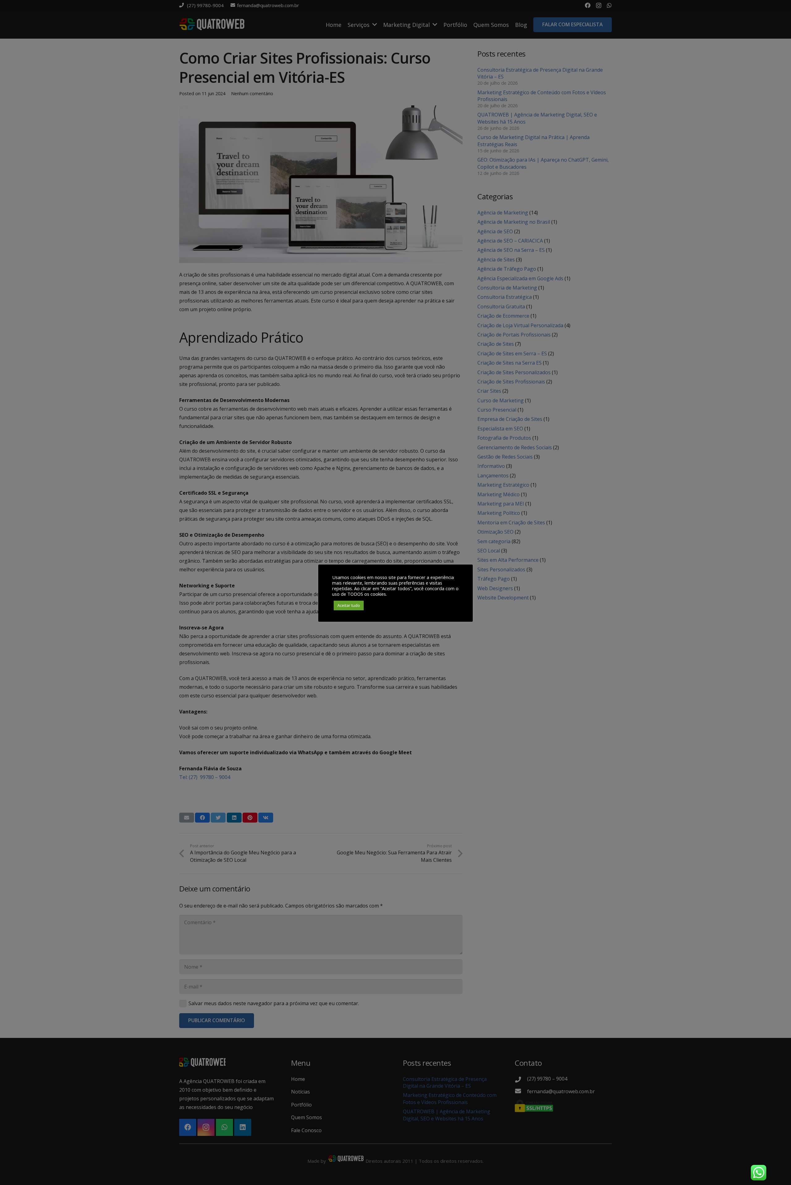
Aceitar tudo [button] (348, 605)
